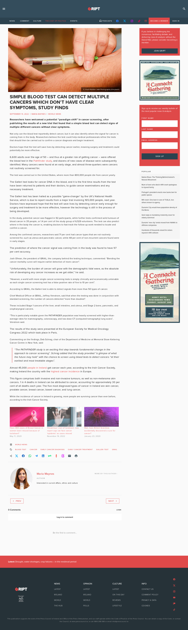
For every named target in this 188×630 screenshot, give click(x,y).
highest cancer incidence (65, 371)
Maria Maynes (39, 114)
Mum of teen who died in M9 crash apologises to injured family (159, 186)
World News (54, 114)
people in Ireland (37, 367)
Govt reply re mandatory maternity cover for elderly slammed (158, 216)
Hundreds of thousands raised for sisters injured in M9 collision (157, 231)
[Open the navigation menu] (4, 9)
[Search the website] (184, 9)
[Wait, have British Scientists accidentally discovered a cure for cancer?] (101, 417)
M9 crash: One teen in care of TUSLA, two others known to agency (158, 201)
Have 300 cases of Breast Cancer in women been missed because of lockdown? (26, 431)
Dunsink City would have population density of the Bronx (159, 208)
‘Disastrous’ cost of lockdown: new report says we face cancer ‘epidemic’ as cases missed (63, 431)
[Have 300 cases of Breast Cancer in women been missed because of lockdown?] (27, 417)
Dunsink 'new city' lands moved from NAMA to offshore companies (159, 224)
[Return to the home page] (21, 589)
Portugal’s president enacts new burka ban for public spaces (159, 193)
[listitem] (65, 589)
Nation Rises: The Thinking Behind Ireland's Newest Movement (158, 178)
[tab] (12, 21)
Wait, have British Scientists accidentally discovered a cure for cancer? (99, 431)
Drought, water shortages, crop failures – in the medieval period (42, 561)
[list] (65, 595)
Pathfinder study (42, 160)
